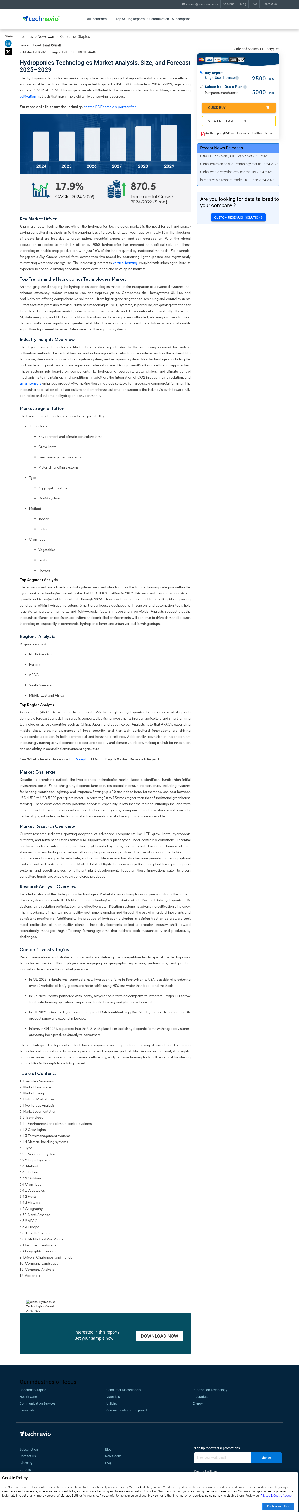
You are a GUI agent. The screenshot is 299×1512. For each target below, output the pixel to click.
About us (229, 4)
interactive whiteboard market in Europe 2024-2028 (237, 180)
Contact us (270, 4)
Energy (198, 1403)
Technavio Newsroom (37, 36)
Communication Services (37, 1403)
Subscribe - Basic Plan (224, 87)
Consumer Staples (75, 36)
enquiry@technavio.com (201, 4)
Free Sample (78, 759)
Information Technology (210, 1390)
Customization (158, 19)
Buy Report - (220, 75)
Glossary (26, 1463)
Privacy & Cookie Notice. (276, 1495)
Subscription (181, 19)
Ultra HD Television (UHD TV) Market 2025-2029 (234, 156)
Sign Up (266, 1457)
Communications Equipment (126, 1410)
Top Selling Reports (130, 19)
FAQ (254, 4)
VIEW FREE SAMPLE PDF (227, 121)
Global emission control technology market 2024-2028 (239, 164)
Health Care (28, 1397)
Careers (25, 1470)
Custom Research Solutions (238, 217)
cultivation (28, 96)
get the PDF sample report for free (110, 107)
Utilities (111, 1403)
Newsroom (114, 1456)
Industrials (200, 1397)
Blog (243, 4)
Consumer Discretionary (123, 1390)
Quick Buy (217, 107)
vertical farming (125, 262)
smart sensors (30, 383)
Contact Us (28, 1456)
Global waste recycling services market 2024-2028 (236, 172)
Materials (113, 1397)
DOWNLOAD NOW (159, 1336)
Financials (27, 1410)
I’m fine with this (278, 1506)
